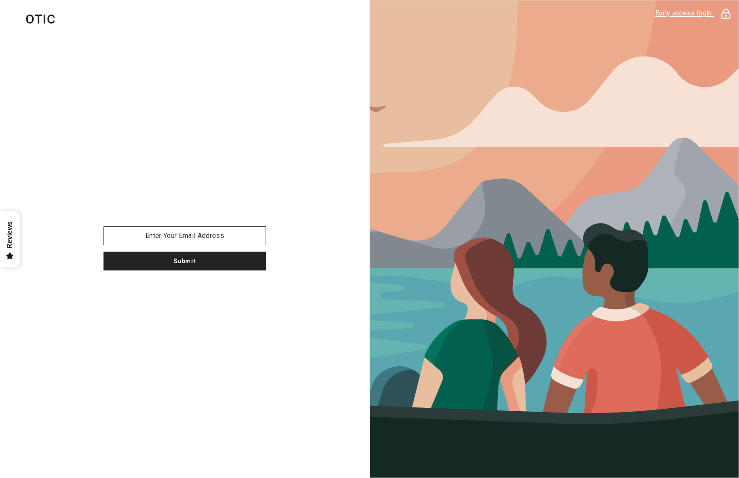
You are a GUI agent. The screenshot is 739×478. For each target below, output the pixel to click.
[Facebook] (160, 292)
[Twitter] (208, 292)
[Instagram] (184, 292)
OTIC (41, 19)
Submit (184, 261)
